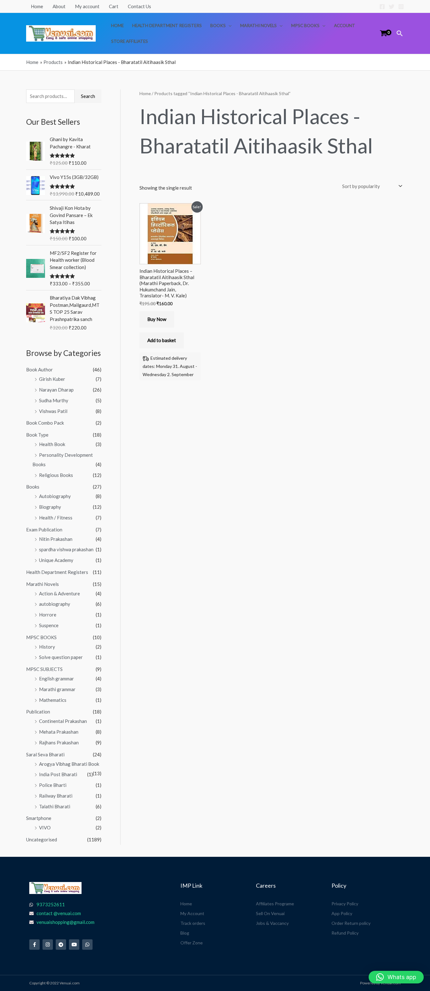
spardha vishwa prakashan (66, 549)
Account (344, 25)
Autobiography (55, 496)
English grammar (56, 678)
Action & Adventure (59, 593)
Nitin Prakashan (55, 539)
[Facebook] (382, 6)
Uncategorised (41, 839)
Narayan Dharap (56, 389)
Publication (38, 711)
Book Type (37, 435)
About (59, 6)
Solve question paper (61, 657)
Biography (50, 507)
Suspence (49, 625)
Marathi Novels (258, 25)
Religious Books (56, 475)
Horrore (47, 614)
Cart (113, 6)
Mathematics (52, 700)
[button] (400, 33)
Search (88, 96)
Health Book (52, 444)
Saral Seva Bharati (45, 754)
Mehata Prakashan (58, 732)
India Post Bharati (58, 774)
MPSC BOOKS (305, 25)
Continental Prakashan (63, 721)
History (47, 647)
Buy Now (156, 319)
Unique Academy (56, 560)
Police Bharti (52, 785)
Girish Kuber (52, 379)
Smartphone (38, 818)
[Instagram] (401, 6)
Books (218, 25)
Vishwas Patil (53, 411)
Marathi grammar (57, 689)
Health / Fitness (55, 517)
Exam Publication (44, 529)
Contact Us (139, 6)
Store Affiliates (129, 41)
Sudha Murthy (53, 400)
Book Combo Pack (45, 423)
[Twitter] (391, 6)
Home (37, 6)
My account (87, 6)
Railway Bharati (55, 796)
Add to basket (161, 340)
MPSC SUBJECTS (44, 669)
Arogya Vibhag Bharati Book (69, 764)
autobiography (54, 604)
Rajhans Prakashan (59, 742)
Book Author (39, 369)
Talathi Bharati (54, 806)
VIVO (45, 827)
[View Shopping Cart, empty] (383, 33)
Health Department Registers (167, 25)
